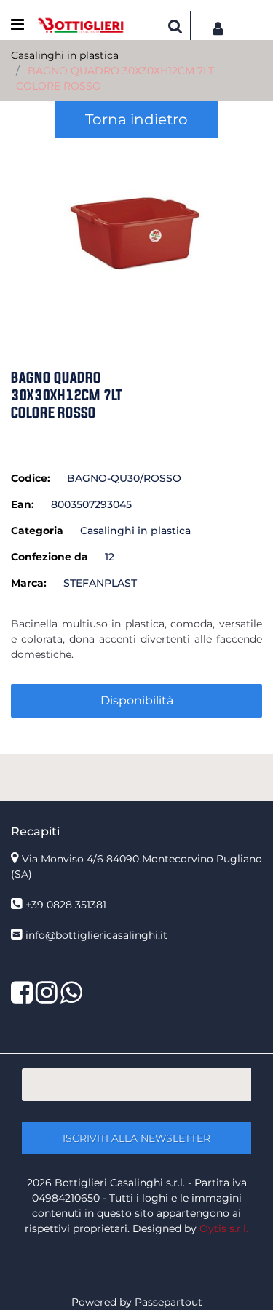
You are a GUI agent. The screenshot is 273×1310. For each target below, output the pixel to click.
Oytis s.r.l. (223, 1228)
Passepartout (168, 1302)
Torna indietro (136, 119)
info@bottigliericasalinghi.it (96, 935)
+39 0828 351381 (65, 904)
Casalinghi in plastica (65, 55)
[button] (136, 232)
